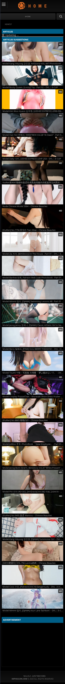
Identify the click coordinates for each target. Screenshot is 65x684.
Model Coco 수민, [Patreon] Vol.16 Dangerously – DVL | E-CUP (32, 586)
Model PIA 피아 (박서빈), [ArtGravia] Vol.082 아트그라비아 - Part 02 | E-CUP (32, 491)
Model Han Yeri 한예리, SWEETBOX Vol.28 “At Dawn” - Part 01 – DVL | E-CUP (32, 135)
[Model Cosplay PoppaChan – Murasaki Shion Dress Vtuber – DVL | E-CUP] (32, 385)
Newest (8, 24)
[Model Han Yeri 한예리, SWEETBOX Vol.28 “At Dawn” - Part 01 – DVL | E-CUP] (32, 123)
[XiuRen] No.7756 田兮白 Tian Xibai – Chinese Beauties (29, 230)
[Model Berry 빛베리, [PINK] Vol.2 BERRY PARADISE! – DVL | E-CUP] (32, 337)
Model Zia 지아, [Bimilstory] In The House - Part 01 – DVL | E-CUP (32, 253)
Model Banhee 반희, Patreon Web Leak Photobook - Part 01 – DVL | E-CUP (32, 277)
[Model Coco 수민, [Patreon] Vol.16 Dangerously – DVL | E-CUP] (32, 575)
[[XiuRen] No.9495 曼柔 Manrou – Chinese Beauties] (32, 504)
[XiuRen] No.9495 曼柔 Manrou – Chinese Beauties (27, 515)
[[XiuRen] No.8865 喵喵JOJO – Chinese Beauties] (32, 408)
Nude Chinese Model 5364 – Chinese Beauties (24, 206)
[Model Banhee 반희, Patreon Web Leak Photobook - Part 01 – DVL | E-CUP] (32, 266)
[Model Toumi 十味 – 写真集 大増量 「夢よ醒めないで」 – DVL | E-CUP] (32, 361)
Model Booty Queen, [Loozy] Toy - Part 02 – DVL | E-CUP (30, 87)
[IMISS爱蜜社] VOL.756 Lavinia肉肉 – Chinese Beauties (29, 563)
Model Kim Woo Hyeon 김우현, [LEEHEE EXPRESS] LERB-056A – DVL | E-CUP (32, 111)
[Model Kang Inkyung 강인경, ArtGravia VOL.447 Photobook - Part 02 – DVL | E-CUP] (32, 52)
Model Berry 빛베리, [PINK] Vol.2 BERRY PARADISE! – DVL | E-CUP (32, 349)
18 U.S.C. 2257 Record (34, 676)
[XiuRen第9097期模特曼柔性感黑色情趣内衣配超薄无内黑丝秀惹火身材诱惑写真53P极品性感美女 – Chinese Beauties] (32, 171)
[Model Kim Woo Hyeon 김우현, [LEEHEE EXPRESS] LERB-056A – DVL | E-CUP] (32, 99)
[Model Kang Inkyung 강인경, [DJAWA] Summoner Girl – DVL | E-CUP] (32, 527)
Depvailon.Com (32, 5)
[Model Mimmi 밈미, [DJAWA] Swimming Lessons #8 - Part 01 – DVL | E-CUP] (32, 290)
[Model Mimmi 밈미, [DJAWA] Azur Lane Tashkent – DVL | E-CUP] (32, 599)
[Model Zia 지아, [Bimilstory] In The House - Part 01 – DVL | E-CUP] (32, 242)
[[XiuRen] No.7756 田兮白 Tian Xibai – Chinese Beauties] (32, 218)
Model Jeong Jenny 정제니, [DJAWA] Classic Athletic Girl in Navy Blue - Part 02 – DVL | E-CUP (32, 325)
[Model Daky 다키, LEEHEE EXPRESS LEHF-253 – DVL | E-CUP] (32, 147)
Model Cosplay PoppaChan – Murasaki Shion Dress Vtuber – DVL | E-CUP (32, 396)
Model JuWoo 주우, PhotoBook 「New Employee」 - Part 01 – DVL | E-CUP (32, 444)
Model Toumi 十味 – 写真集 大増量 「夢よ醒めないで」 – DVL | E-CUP (32, 372)
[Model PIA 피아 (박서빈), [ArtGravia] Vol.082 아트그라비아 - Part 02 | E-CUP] (32, 480)
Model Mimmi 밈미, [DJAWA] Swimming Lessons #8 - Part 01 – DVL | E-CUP (32, 301)
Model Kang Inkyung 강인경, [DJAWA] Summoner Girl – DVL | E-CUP (32, 539)
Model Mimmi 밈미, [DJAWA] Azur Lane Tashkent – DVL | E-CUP (32, 610)
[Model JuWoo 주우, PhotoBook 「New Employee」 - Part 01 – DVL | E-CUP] (32, 432)
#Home (27, 16)
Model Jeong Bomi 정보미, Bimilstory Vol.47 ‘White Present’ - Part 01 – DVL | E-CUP (32, 467)
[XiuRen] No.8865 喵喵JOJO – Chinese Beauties (25, 420)
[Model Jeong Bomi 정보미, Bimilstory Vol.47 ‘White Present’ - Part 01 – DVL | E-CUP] (32, 456)
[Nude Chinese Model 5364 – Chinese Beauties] (32, 194)
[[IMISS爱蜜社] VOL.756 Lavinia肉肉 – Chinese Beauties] (32, 551)
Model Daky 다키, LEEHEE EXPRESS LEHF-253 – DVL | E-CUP (31, 158)
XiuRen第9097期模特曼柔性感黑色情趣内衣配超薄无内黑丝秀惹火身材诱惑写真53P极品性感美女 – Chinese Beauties (32, 182)
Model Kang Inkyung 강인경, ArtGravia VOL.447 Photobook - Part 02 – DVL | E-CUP (32, 63)
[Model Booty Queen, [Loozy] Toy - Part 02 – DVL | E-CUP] (32, 75)
